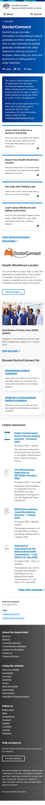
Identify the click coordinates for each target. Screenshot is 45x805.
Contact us (7, 653)
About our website (10, 669)
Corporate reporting (11, 643)
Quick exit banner (10, 686)
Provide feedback (13, 758)
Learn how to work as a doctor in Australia (18, 131)
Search (38, 14)
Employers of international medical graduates (20, 399)
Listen (8, 69)
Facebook (6, 720)
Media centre (8, 710)
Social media (8, 689)
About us (6, 636)
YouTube (6, 730)
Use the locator (12, 292)
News (4, 713)
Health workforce (11, 614)
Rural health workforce (13, 618)
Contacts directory (10, 656)
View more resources (30, 589)
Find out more (10, 350)
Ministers (6, 639)
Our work (9, 21)
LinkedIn (6, 723)
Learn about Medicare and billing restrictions (20, 209)
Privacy (5, 683)
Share (29, 69)
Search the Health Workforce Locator (22, 161)
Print (19, 69)
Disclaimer (7, 679)
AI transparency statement (14, 646)
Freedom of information (13, 649)
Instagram (6, 733)
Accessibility (8, 673)
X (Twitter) (7, 726)
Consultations (8, 716)
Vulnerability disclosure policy (15, 696)
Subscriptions (8, 693)
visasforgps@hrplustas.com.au (19, 118)
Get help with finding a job (20, 186)
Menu (9, 14)
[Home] (22, 6)
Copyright (6, 676)
